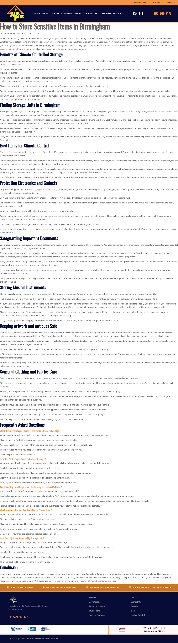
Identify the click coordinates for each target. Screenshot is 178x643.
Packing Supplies (111, 13)
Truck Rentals (95, 611)
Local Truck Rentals (87, 13)
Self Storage (40, 13)
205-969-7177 (162, 13)
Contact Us (170, 2)
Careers (156, 2)
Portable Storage (61, 13)
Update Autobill (141, 2)
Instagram (141, 13)
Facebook (135, 13)
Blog (133, 611)
